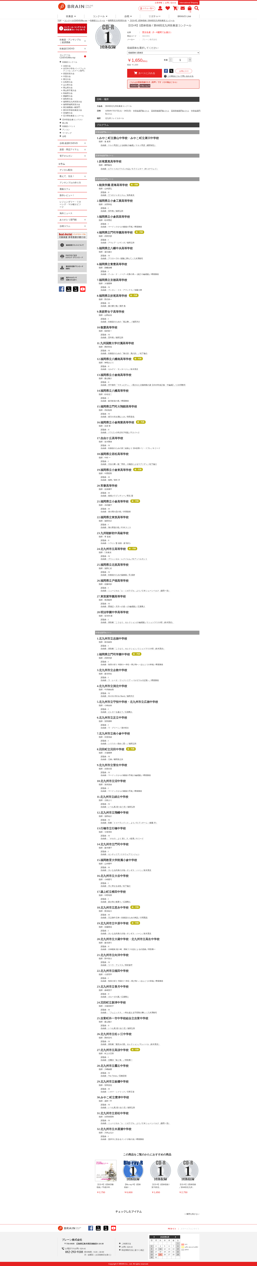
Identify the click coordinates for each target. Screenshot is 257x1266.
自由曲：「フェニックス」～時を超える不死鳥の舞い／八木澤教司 (129, 1012)
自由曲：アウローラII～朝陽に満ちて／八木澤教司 (122, 258)
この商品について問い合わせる (179, 76)
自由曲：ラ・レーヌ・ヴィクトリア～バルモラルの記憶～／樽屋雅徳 (130, 680)
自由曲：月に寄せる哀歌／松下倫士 (116, 886)
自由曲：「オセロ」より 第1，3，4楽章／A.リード (122, 838)
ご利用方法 (126, 1244)
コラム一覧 (147, 8)
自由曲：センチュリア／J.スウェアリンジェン (120, 854)
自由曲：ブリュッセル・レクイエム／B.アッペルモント (124, 559)
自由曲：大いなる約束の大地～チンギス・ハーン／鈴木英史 (126, 870)
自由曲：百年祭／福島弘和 (112, 211)
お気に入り (184, 71)
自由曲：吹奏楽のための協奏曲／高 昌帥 (118, 575)
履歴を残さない (192, 1214)
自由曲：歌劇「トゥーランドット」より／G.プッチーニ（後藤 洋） (129, 823)
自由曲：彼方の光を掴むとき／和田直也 (117, 417)
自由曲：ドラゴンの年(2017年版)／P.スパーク (120, 432)
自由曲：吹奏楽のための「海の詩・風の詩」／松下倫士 (124, 353)
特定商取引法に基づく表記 (133, 1250)
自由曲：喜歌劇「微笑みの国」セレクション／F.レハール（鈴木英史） (130, 1044)
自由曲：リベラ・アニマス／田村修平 (117, 965)
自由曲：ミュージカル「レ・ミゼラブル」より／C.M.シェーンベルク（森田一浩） (135, 591)
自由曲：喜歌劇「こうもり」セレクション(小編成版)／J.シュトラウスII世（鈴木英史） (137, 622)
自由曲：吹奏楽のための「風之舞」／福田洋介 (120, 322)
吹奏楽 (69, 16)
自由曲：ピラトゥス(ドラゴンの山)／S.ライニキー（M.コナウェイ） (129, 169)
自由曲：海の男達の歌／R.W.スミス (116, 527)
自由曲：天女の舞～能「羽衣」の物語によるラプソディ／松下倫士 (129, 464)
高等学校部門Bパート (160, 111)
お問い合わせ (170, 3)
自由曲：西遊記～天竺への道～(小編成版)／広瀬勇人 (123, 606)
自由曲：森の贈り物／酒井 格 (113, 306)
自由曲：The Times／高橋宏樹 (113, 1076)
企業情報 (158, 3)
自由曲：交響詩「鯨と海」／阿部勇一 (117, 1060)
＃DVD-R (134, 86)
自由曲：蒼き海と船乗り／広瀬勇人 (116, 902)
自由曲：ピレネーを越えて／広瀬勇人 (117, 712)
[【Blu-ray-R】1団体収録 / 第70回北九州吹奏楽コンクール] (133, 1170)
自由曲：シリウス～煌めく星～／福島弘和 (118, 743)
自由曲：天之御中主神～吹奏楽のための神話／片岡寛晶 (124, 917)
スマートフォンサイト (190, 1229)
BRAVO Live (184, 16)
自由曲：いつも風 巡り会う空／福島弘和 (118, 807)
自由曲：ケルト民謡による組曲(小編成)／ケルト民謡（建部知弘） (128, 145)
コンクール (99, 16)
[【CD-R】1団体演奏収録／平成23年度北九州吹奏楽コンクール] (105, 1170)
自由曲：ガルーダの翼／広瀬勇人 (115, 997)
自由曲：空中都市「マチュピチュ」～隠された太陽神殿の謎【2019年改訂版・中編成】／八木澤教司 (143, 385)
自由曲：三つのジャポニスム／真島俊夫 (117, 195)
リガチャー (155, 16)
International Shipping (188, 2)
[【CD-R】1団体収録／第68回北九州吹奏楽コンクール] (188, 1170)
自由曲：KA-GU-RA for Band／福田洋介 (117, 696)
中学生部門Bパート (141, 111)
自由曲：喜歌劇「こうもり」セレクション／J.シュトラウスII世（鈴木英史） (133, 649)
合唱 (126, 16)
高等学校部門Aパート (180, 111)
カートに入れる (146, 73)
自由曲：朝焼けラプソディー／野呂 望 (117, 496)
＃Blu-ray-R (145, 86)
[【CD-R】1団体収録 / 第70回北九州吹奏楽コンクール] (160, 1170)
